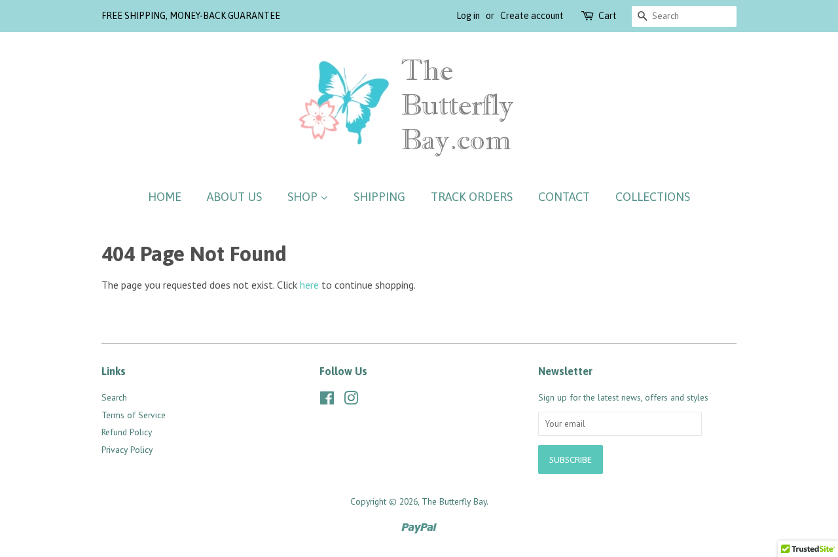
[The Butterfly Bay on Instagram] (351, 400)
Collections (652, 197)
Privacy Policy (127, 450)
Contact (564, 197)
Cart (607, 15)
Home (164, 197)
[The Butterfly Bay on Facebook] (327, 400)
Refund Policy (126, 432)
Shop (303, 197)
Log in (468, 15)
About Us (234, 197)
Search (114, 397)
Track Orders (472, 197)
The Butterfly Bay (454, 501)
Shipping (379, 197)
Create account (532, 15)
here (309, 284)
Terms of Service (133, 415)
